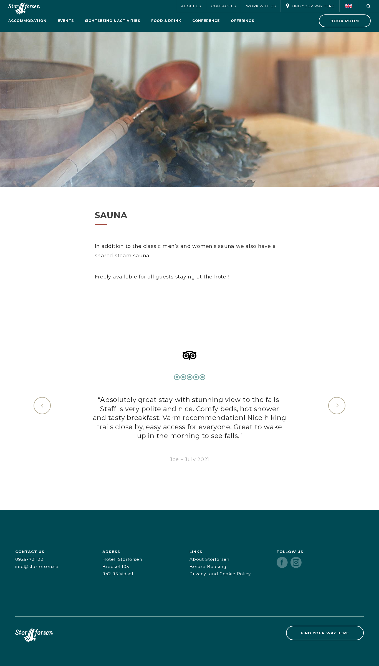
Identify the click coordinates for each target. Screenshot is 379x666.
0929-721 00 (29, 559)
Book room (344, 21)
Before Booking (208, 566)
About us (191, 6)
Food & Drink (166, 21)
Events (66, 21)
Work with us (261, 6)
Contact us (223, 6)
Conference (206, 21)
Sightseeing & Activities (112, 21)
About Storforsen (209, 559)
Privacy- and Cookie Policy (220, 573)
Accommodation (27, 21)
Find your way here (313, 6)
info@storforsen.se (37, 566)
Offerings (242, 21)
